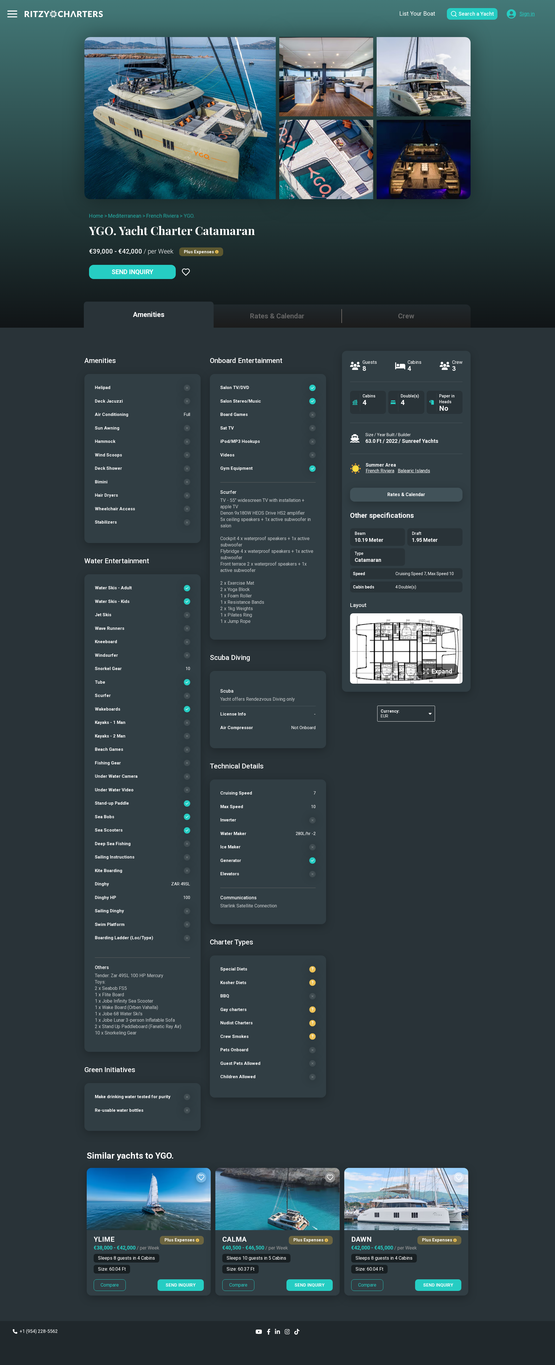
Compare (110, 1285)
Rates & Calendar (406, 494)
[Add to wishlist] (186, 272)
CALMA (234, 1239)
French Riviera (162, 216)
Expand (442, 671)
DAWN (361, 1239)
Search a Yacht (476, 14)
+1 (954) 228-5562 (39, 1331)
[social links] (259, 1331)
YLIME (104, 1239)
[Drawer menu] (12, 14)
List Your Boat (417, 13)
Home (96, 216)
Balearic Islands (414, 471)
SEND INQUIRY (181, 1285)
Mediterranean (124, 216)
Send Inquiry (132, 272)
